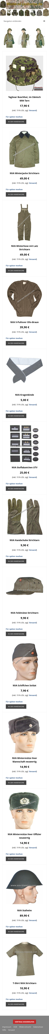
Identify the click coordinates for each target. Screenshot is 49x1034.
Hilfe (4, 1030)
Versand (32, 110)
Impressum (6, 1027)
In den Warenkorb (16, 122)
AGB (15, 1027)
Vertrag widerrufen (24, 1022)
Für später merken (14, 117)
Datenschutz (38, 1027)
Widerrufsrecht (25, 1027)
